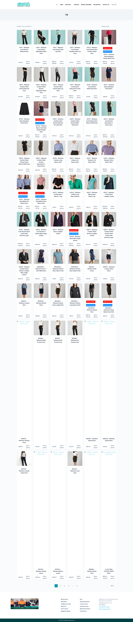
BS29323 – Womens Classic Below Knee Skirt (109, 310)
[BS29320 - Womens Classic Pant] (92, 290)
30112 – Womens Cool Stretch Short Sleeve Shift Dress (92, 121)
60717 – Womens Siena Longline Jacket (58, 231)
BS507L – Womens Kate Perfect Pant (58, 340)
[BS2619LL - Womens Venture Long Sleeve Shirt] (75, 290)
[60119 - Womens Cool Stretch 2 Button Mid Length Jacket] (41, 219)
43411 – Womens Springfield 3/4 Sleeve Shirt (24, 201)
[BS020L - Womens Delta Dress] (92, 256)
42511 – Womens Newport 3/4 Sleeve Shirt (92, 160)
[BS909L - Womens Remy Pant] (92, 508)
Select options (28, 62)
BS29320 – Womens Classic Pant (92, 310)
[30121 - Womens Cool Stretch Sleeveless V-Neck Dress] (109, 108)
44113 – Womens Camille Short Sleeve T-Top (58, 194)
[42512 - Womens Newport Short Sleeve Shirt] (109, 148)
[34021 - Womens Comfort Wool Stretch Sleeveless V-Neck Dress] (41, 148)
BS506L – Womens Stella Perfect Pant (41, 340)
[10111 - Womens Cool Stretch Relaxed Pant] (24, 37)
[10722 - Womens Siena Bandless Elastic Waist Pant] (109, 37)
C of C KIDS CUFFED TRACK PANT (109, 571)
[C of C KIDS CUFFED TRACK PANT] (109, 508)
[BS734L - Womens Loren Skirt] (75, 458)
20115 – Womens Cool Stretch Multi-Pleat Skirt (92, 86)
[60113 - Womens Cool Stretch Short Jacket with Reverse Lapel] (24, 219)
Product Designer (86, 4)
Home (61, 4)
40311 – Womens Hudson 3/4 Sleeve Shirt (75, 160)
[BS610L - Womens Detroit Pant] (92, 378)
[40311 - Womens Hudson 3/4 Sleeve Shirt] (75, 148)
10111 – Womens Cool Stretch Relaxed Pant (24, 49)
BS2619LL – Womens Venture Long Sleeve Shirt (75, 303)
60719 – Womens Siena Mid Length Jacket (75, 238)
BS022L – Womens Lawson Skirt (24, 303)
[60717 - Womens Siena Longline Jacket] (58, 219)
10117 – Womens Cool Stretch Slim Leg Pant (58, 49)
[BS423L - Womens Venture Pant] (24, 378)
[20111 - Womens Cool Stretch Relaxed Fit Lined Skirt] (75, 74)
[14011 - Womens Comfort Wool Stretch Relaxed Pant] (24, 74)
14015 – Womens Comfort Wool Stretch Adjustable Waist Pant (41, 88)
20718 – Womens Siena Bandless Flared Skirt (24, 121)
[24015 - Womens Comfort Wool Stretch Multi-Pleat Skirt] (75, 108)
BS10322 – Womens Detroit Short (41, 303)
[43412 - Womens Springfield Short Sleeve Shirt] (41, 182)
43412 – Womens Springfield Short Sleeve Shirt (41, 201)
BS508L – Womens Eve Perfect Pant (75, 340)
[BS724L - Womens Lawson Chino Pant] (24, 458)
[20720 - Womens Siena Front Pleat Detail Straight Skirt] (41, 108)
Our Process (97, 4)
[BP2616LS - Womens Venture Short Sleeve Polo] (75, 256)
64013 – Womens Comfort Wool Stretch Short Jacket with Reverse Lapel (109, 233)
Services (76, 4)
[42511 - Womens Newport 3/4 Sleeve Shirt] (92, 148)
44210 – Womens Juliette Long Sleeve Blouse (75, 194)
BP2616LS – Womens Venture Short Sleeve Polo (75, 269)
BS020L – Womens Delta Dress (91, 269)
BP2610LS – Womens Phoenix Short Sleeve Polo (58, 269)
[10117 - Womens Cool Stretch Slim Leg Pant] (58, 37)
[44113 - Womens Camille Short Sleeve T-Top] (58, 182)
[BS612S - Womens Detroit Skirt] (109, 378)
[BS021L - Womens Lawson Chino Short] (109, 256)
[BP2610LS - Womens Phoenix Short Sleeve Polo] (58, 256)
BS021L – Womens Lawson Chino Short (109, 269)
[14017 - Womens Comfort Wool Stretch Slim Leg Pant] (58, 74)
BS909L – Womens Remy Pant (92, 571)
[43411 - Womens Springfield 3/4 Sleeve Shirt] (24, 182)
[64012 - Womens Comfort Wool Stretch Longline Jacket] (92, 219)
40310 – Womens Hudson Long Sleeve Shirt (58, 160)
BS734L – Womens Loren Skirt (75, 471)
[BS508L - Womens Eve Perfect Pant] (75, 328)
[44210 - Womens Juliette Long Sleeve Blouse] (75, 182)
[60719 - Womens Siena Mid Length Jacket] (75, 219)
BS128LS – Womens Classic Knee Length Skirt (58, 303)
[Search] (56, 4)
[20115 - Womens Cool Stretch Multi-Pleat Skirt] (92, 74)
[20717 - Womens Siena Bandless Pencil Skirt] (109, 74)
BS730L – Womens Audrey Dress (41, 571)
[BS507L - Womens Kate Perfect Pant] (58, 328)
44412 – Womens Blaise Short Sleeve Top (92, 194)
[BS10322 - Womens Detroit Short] (41, 290)
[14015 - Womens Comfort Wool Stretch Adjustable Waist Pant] (41, 74)
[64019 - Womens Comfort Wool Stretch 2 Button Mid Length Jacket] (24, 256)
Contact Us (105, 4)
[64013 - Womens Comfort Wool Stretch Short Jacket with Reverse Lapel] (109, 219)
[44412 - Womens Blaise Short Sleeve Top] (92, 182)
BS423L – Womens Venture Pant (24, 440)
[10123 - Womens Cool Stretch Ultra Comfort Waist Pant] (92, 37)
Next (112, 585)
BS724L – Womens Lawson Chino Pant (24, 471)
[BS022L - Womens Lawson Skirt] (24, 290)
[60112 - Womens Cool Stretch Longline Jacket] (109, 182)
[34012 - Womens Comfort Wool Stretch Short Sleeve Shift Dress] (24, 148)
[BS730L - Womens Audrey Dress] (41, 508)
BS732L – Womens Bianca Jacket (58, 571)
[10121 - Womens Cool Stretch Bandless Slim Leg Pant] (75, 37)
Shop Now (68, 4)
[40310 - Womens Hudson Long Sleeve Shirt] (58, 148)
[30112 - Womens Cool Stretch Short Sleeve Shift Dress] (92, 108)
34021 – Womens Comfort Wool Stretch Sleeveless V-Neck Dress (41, 162)
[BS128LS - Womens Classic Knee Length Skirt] (58, 290)
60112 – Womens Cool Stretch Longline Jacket (109, 194)
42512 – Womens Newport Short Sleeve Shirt (109, 160)
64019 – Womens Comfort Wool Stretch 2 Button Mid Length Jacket (24, 270)
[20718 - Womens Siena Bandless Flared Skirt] (24, 108)
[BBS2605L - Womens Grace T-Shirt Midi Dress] (41, 256)
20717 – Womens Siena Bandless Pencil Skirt (109, 86)
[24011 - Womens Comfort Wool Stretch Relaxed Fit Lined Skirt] (58, 108)
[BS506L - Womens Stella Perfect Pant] (41, 328)
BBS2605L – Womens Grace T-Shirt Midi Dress (41, 269)
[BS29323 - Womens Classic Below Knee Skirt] (109, 290)
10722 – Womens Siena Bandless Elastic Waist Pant (108, 56)
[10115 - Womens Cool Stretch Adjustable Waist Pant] (41, 37)
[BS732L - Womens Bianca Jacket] (58, 508)
